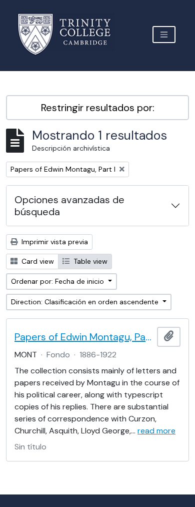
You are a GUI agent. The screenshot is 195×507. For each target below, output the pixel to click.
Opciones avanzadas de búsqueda (69, 205)
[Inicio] (70, 34)
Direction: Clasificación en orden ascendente (85, 301)
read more (157, 430)
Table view (90, 261)
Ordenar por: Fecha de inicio (58, 281)
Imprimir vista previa (54, 241)
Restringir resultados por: (97, 107)
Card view (37, 261)
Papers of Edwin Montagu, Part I (83, 337)
